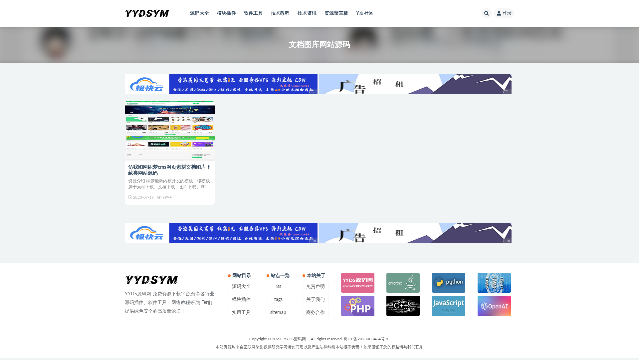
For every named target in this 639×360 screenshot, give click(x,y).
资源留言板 (336, 13)
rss (278, 286)
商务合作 (315, 312)
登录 (507, 13)
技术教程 (280, 13)
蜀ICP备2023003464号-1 (365, 339)
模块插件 (226, 13)
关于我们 (315, 299)
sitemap (278, 312)
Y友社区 (364, 13)
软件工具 (253, 13)
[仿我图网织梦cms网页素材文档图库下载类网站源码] (170, 131)
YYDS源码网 (295, 339)
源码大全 (199, 13)
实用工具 (241, 312)
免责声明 (315, 286)
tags (278, 299)
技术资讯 (307, 13)
